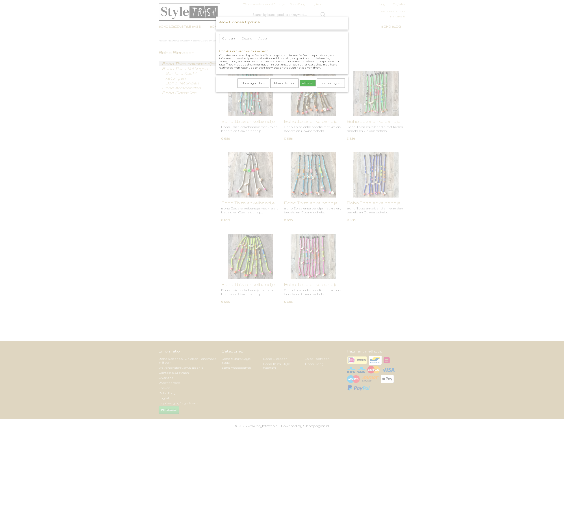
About (262, 38)
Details (246, 38)
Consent (228, 38)
